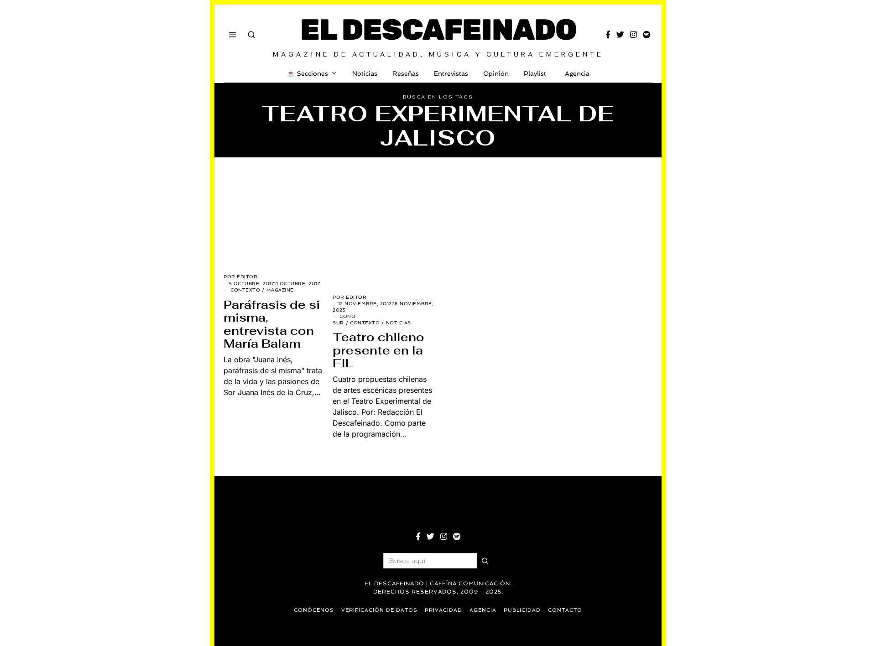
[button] (485, 560)
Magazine (280, 289)
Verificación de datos (379, 610)
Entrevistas (451, 73)
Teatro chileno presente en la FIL (378, 350)
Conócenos (314, 610)
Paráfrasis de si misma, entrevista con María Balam (272, 324)
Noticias (364, 73)
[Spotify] (646, 34)
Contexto (245, 289)
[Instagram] (633, 34)
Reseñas (405, 73)
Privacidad (443, 610)
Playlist (535, 73)
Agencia (577, 73)
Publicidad (522, 610)
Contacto (565, 610)
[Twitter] (620, 34)
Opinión (496, 73)
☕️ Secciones (307, 73)
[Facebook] (608, 34)
